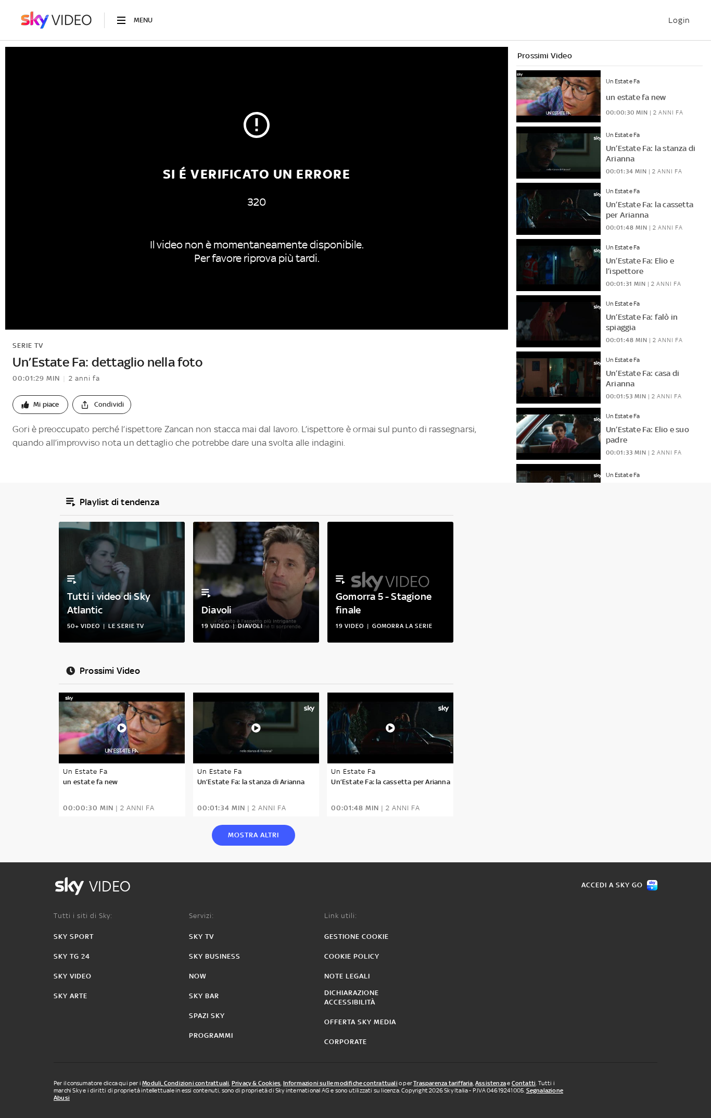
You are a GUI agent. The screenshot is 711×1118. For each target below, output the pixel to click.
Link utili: (340, 916)
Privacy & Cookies (256, 1083)
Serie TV (27, 345)
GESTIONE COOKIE (356, 936)
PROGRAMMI (211, 1035)
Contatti (524, 1083)
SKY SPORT (74, 936)
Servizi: (201, 916)
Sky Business (214, 956)
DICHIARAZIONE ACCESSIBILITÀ (351, 997)
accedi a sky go (612, 885)
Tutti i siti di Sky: (83, 916)
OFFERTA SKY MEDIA (360, 1022)
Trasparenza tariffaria (443, 1083)
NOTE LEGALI (347, 976)
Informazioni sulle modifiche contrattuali (340, 1083)
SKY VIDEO (73, 976)
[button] (40, 404)
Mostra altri (253, 835)
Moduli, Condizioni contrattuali (185, 1083)
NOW (198, 976)
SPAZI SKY (207, 1016)
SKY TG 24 (72, 956)
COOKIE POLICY (351, 956)
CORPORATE (345, 1042)
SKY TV (201, 936)
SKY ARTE (70, 996)
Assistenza (490, 1083)
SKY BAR (204, 996)
